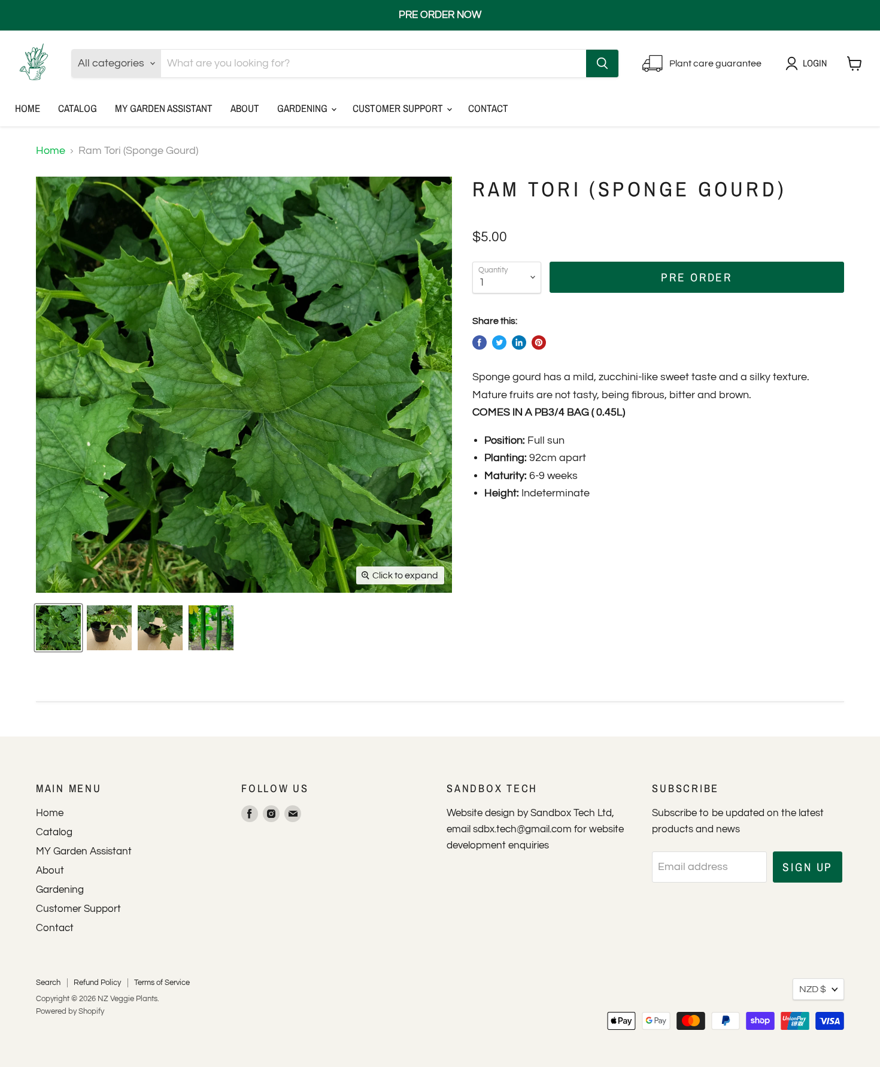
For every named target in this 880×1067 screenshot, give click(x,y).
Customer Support (399, 108)
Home (27, 108)
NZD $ (812, 989)
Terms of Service (162, 982)
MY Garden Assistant (164, 108)
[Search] (602, 63)
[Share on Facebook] (479, 342)
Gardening (303, 108)
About (244, 108)
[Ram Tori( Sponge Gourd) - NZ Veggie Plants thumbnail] (58, 627)
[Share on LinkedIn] (519, 342)
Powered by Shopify (70, 1011)
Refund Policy (97, 982)
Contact (488, 108)
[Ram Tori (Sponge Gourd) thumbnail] (211, 627)
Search (48, 982)
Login (815, 63)
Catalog (77, 108)
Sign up (807, 867)
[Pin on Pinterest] (539, 342)
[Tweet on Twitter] (499, 342)
